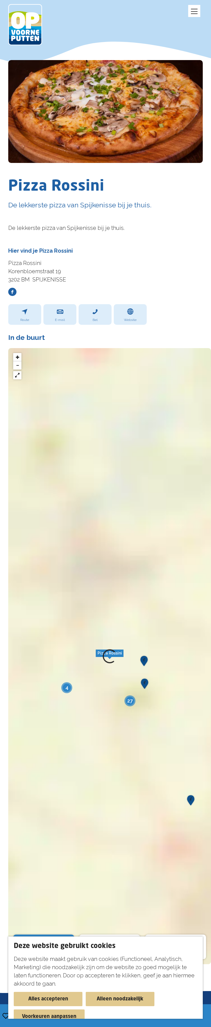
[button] (144, 662)
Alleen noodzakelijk (120, 999)
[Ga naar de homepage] (28, 24)
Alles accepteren (48, 999)
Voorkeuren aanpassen (49, 1016)
